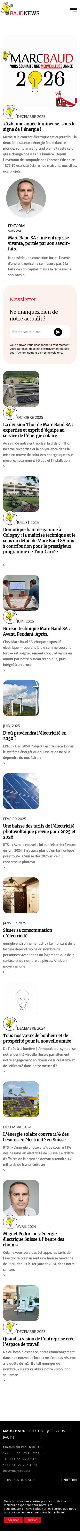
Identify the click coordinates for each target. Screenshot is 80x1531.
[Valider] (59, 333)
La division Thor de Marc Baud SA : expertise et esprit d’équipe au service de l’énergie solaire (38, 430)
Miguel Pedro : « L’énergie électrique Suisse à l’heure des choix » (33, 1239)
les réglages (56, 1512)
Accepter (13, 1519)
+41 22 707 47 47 (23, 1459)
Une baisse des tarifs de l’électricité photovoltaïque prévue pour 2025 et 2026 (39, 831)
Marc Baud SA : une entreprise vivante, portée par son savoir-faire (39, 243)
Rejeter (32, 1519)
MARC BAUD (14, 1431)
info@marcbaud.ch (18, 1471)
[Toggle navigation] (73, 9)
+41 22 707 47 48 (24, 1465)
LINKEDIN (69, 1480)
